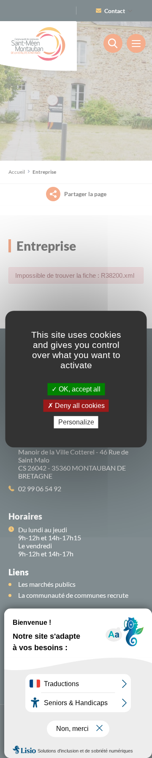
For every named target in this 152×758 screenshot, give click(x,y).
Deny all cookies (79, 405)
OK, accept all (78, 389)
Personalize (76, 422)
